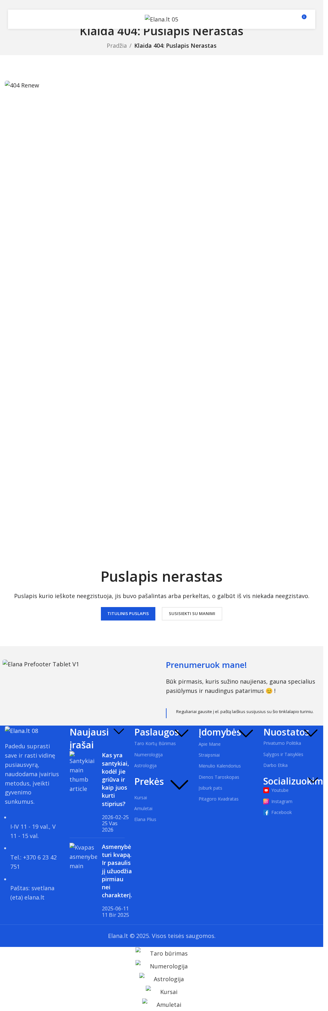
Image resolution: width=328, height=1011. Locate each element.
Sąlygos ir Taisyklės (283, 754)
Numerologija (148, 755)
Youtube (280, 790)
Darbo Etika (275, 765)
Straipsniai (209, 755)
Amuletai (143, 808)
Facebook (281, 812)
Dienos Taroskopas (219, 777)
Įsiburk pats (210, 788)
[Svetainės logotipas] (161, 18)
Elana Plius (145, 819)
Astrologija (145, 765)
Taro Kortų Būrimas (155, 743)
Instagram (281, 801)
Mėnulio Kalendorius (220, 766)
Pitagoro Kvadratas (219, 799)
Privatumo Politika (282, 743)
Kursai (140, 797)
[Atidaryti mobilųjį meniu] (20, 19)
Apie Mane (210, 744)
